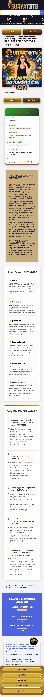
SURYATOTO (13, 184)
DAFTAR (32, 32)
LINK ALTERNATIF (23, 685)
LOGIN (11, 32)
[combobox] (20, 12)
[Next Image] (40, 68)
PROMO (23, 668)
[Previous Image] (4, 68)
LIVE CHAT (23, 691)
